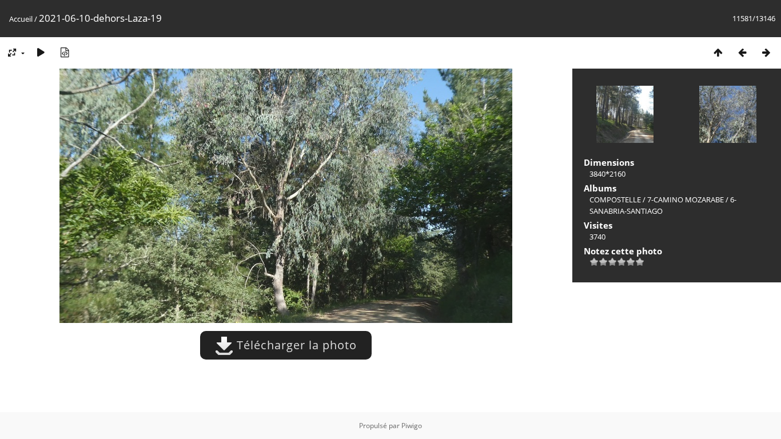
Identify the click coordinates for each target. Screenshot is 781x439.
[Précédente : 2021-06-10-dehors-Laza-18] (742, 52)
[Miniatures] (718, 52)
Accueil (21, 19)
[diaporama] (41, 52)
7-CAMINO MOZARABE (685, 199)
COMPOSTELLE (615, 199)
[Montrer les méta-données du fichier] (65, 52)
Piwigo (411, 425)
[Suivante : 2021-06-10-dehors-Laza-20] (766, 52)
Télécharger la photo (295, 345)
